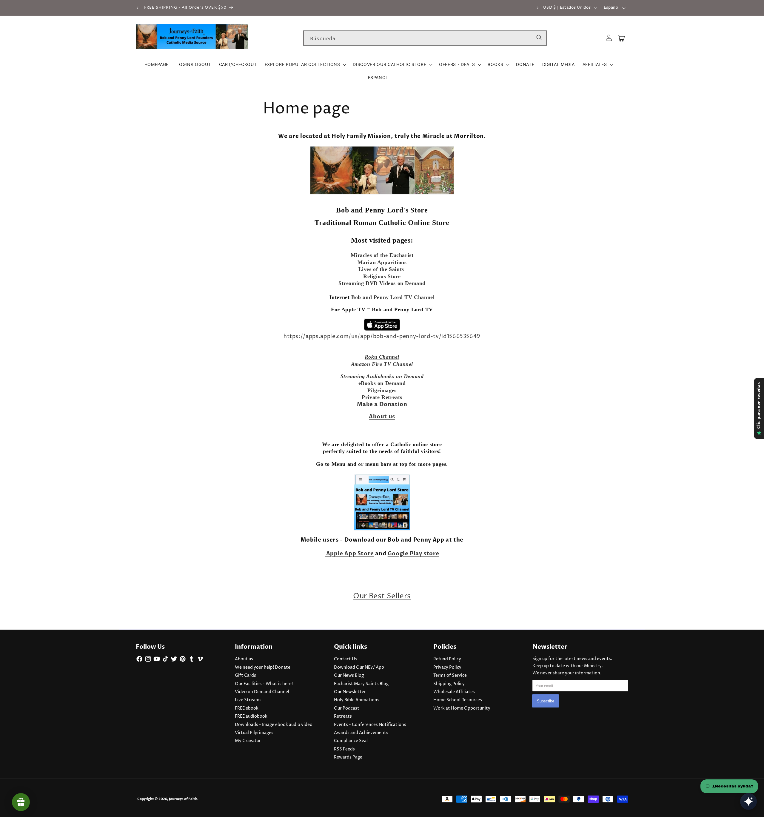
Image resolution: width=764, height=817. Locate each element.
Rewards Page (348, 757)
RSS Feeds (344, 749)
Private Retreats (382, 397)
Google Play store (413, 553)
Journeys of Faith (183, 799)
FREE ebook (246, 708)
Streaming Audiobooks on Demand (382, 376)
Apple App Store (350, 553)
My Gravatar (248, 741)
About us (244, 659)
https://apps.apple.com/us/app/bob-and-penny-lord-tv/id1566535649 (382, 336)
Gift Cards (245, 675)
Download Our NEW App (359, 667)
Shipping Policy (449, 684)
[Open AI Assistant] (748, 801)
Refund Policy (447, 659)
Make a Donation (382, 404)
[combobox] (425, 38)
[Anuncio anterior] (137, 7)
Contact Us (345, 659)
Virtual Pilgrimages (254, 733)
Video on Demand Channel (262, 692)
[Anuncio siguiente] (537, 7)
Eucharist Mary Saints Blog (361, 684)
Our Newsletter (350, 692)
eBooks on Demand (382, 383)
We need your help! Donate (262, 667)
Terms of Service (450, 675)
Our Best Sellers (382, 596)
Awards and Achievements (361, 733)
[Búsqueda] (539, 38)
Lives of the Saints (382, 269)
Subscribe (545, 701)
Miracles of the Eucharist (382, 255)
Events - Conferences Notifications (370, 725)
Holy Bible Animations (356, 700)
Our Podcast (346, 708)
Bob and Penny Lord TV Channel (393, 297)
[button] (305, 64)
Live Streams (248, 700)
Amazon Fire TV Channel (382, 364)
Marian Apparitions (382, 262)
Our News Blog (349, 675)
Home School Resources (457, 700)
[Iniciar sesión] (609, 38)
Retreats (343, 716)
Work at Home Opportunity (461, 708)
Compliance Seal (351, 741)
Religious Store (382, 276)
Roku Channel (382, 357)
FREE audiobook (251, 716)
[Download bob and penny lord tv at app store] (382, 324)
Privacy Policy (447, 667)
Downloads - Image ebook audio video (273, 725)
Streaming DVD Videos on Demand (382, 283)
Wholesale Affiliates (454, 692)
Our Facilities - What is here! (264, 684)
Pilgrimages (382, 390)
